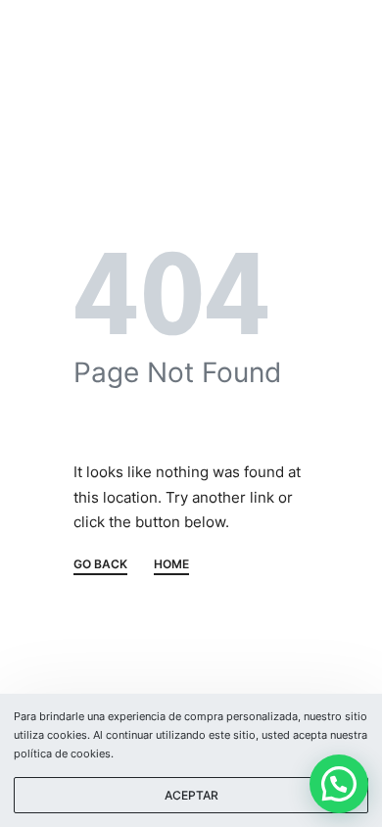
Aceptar (191, 795)
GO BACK (100, 565)
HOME (171, 565)
